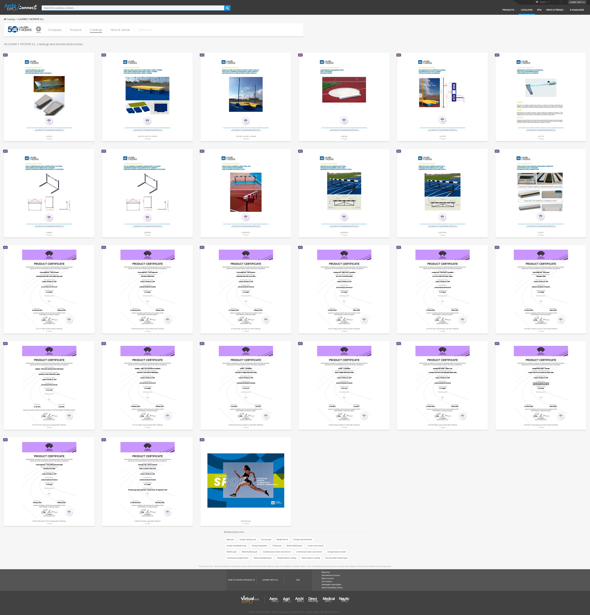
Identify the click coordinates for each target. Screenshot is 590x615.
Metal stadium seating (311, 558)
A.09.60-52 (344, 232)
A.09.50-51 (246, 232)
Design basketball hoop (236, 546)
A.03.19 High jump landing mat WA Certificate (344, 329)
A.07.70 (541, 136)
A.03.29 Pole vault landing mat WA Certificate (442, 329)
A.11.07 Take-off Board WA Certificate (49, 329)
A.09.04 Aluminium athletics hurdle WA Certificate (245, 425)
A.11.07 (541, 232)
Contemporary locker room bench (277, 552)
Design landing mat (248, 539)
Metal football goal (294, 546)
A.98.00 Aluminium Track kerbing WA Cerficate (147, 329)
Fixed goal (277, 546)
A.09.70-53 (442, 232)
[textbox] (132, 8)
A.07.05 (442, 136)
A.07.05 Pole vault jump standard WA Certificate (49, 425)
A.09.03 (49, 232)
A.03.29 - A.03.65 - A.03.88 (246, 136)
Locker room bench (315, 546)
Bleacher (230, 539)
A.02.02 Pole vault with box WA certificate (246, 329)
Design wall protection (302, 539)
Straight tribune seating (286, 558)
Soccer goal (266, 539)
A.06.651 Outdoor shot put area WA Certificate (540, 329)
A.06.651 (344, 136)
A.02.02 (49, 136)
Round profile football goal (336, 558)
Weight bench (282, 539)
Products (508, 9)
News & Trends (554, 9)
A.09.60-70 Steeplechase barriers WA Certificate (541, 425)
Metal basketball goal (263, 558)
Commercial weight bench (237, 558)
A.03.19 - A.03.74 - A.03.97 (147, 136)
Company (55, 29)
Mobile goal (231, 552)
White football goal (249, 552)
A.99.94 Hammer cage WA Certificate (147, 521)
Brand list (326, 572)
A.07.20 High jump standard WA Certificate (147, 425)
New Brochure (246, 521)
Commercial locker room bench (309, 552)
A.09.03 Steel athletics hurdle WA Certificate (344, 425)
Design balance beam (337, 552)
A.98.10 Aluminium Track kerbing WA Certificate (49, 521)
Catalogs (527, 9)
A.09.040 (147, 232)
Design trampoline (259, 546)
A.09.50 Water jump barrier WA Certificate (442, 425)
